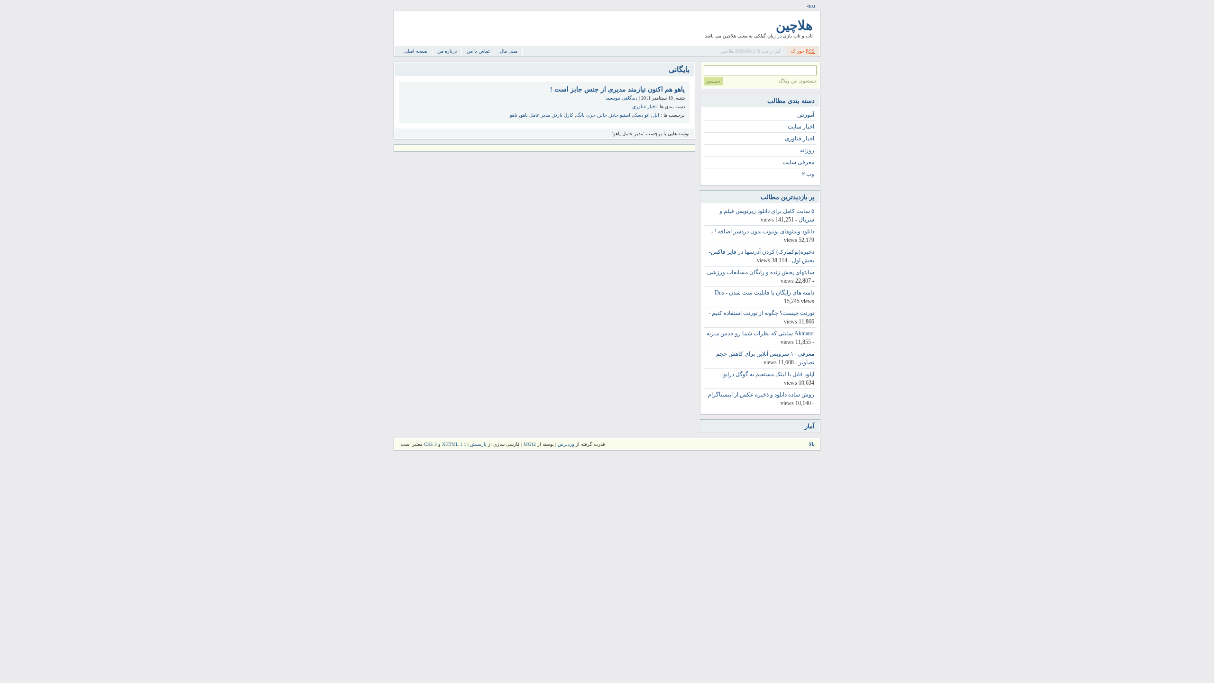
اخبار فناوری (644, 106)
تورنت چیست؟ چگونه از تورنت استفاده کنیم (763, 313)
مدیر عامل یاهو (535, 115)
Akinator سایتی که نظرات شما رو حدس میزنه (760, 333)
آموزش (805, 114)
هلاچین (794, 25)
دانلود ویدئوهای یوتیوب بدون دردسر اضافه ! (764, 231)
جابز (602, 115)
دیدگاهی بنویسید (621, 98)
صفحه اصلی (415, 51)
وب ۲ (808, 174)
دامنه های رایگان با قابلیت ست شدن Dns (764, 292)
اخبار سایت (801, 126)
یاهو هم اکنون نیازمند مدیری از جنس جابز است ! (617, 89)
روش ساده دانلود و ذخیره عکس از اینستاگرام (761, 394)
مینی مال (508, 51)
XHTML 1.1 (454, 444)
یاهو (513, 115)
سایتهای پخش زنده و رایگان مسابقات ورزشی (760, 272)
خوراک (803, 51)
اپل (656, 115)
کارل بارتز (563, 115)
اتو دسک (641, 115)
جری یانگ (586, 115)
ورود (811, 5)
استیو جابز (620, 115)
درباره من (447, 51)
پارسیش (478, 444)
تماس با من (478, 51)
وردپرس (566, 444)
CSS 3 (430, 444)
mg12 (530, 444)
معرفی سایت (798, 162)
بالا (812, 444)
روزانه (807, 150)
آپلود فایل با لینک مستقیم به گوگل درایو (768, 374)
